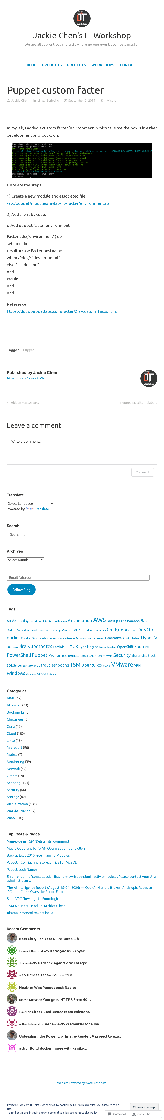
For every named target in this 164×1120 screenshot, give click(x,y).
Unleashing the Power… (39, 1036)
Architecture (46, 621)
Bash (145, 620)
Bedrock (32, 630)
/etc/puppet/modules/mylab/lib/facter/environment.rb (58, 203)
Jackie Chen (19, 100)
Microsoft (14, 747)
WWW (11, 818)
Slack (152, 655)
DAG (134, 630)
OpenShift (125, 647)
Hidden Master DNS (22, 403)
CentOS (44, 630)
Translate (41, 509)
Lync (82, 647)
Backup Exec (116, 621)
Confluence (119, 629)
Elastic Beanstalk (34, 638)
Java (15, 647)
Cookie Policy (89, 1112)
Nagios (92, 647)
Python (54, 655)
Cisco (66, 630)
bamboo (133, 621)
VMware (122, 664)
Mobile (12, 754)
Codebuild (100, 630)
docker (13, 637)
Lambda (58, 647)
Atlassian (61, 621)
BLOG (32, 65)
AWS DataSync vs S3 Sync (63, 951)
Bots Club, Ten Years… (38, 939)
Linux (41, 100)
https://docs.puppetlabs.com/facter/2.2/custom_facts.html (62, 311)
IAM (9, 647)
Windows (16, 673)
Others (12, 776)
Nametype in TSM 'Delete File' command (38, 841)
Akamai (18, 620)
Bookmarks (16, 712)
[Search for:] (36, 534)
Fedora (80, 638)
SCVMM (108, 655)
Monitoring (15, 762)
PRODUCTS (52, 65)
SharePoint (139, 655)
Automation (80, 620)
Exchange (69, 638)
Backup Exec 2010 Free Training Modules (38, 855)
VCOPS (106, 665)
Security (122, 655)
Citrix (11, 726)
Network (13, 769)
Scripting (53, 100)
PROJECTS (76, 65)
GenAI (100, 638)
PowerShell (19, 655)
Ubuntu (88, 665)
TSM (75, 665)
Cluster (87, 630)
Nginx (103, 646)
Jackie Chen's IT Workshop (82, 35)
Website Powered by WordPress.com (81, 1083)
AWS (99, 619)
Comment (142, 472)
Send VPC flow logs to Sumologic (33, 899)
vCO (99, 665)
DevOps (146, 629)
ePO (55, 638)
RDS (64, 655)
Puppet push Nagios (22, 869)
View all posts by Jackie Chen (27, 378)
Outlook (140, 647)
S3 (78, 655)
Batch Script (16, 630)
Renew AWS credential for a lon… (74, 1024)
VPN (137, 665)
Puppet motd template (137, 403)
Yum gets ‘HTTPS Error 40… (67, 1000)
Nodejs (111, 646)
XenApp (42, 673)
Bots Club (71, 939)
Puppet (28, 350)
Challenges (15, 719)
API (36, 621)
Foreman (90, 638)
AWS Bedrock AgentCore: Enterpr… (59, 963)
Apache (30, 621)
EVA (60, 638)
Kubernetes (39, 646)
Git (128, 638)
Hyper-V (149, 637)
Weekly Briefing (19, 811)
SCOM (98, 656)
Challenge (55, 630)
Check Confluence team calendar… (62, 1012)
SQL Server (14, 665)
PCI (147, 647)
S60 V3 (84, 656)
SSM (25, 665)
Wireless (31, 673)
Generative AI (115, 638)
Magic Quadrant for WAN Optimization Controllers (46, 848)
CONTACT (128, 65)
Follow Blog (21, 590)
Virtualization (17, 804)
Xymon (52, 674)
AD (9, 621)
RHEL (72, 655)
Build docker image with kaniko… (58, 1048)
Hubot (135, 638)
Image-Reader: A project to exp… (93, 1036)
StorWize (34, 665)
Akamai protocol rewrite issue (30, 913)
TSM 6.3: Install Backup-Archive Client (36, 906)
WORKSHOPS (102, 65)
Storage (13, 797)
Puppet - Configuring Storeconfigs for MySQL (42, 862)
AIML (11, 698)
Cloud (75, 630)
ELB (49, 638)
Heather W (28, 987)
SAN (91, 655)
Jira (22, 646)
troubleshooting (55, 665)
